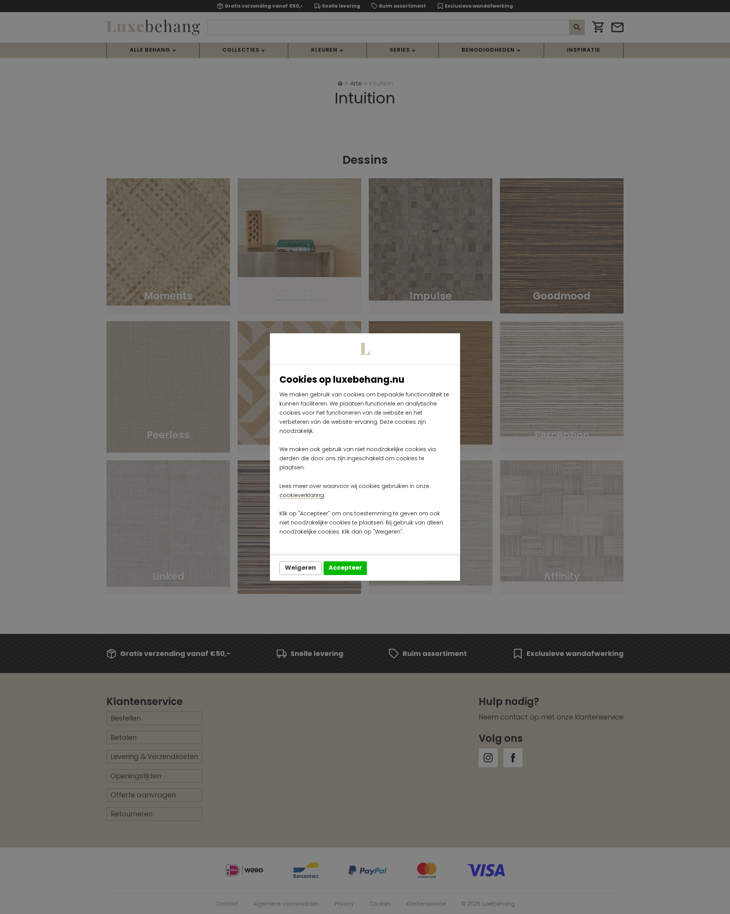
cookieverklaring (301, 495)
